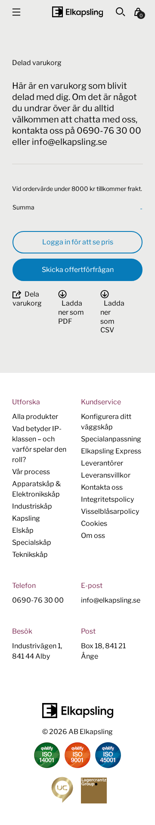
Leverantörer (102, 463)
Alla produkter (35, 416)
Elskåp (23, 530)
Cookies (94, 523)
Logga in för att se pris (77, 242)
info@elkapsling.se (110, 600)
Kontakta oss (102, 487)
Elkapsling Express (111, 451)
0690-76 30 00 (38, 600)
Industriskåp (32, 506)
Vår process (31, 472)
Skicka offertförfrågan (78, 270)
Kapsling (26, 518)
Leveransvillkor (105, 475)
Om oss (93, 535)
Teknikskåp (30, 554)
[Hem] (77, 11)
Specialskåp (31, 542)
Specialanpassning (111, 439)
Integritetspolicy (107, 499)
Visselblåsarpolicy (110, 511)
